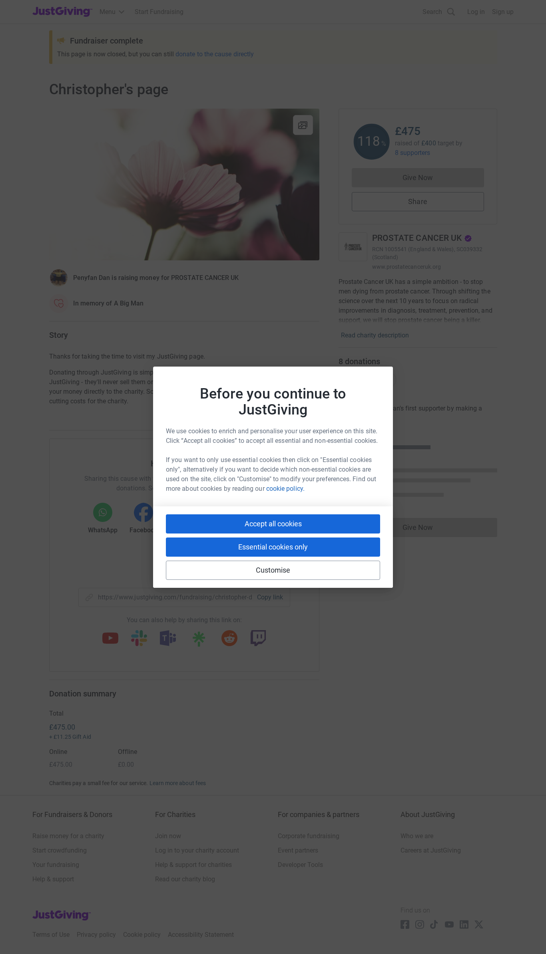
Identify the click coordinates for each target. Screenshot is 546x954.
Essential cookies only (273, 547)
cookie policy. (285, 488)
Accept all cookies (273, 524)
